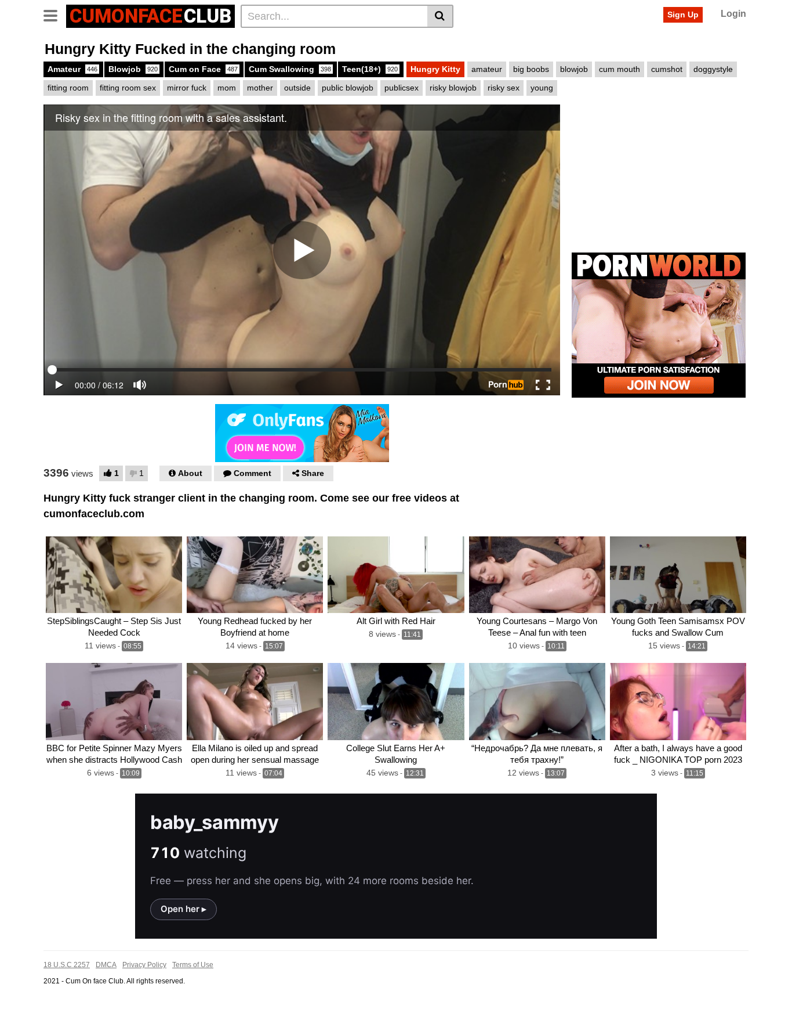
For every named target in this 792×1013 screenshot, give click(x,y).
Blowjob (133, 69)
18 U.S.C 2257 (66, 965)
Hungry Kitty (435, 69)
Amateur (72, 69)
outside (297, 87)
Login (733, 14)
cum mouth (619, 69)
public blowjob (347, 87)
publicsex (401, 87)
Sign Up (683, 14)
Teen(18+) (370, 69)
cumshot (666, 69)
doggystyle (713, 69)
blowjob (574, 69)
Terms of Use (192, 965)
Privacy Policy (144, 965)
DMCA (106, 965)
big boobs (531, 69)
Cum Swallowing (290, 69)
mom (226, 87)
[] (440, 16)
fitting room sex (128, 87)
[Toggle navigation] (54, 14)
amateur (486, 69)
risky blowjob (453, 87)
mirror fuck (186, 87)
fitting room (68, 87)
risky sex (503, 87)
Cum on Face (203, 69)
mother (260, 87)
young (542, 87)
